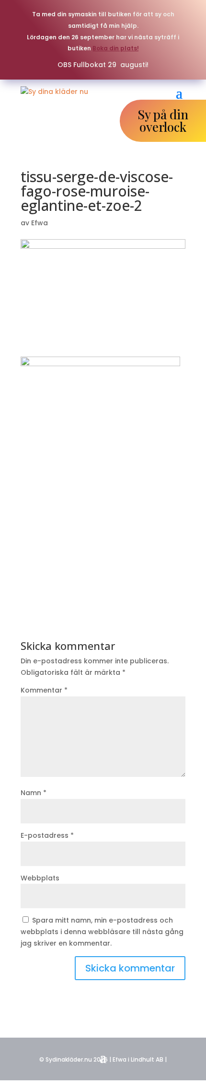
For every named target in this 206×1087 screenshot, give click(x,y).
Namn (33, 793)
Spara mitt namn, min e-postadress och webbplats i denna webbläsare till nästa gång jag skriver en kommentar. (102, 931)
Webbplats (40, 878)
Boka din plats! (115, 48)
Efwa (39, 223)
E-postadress (47, 835)
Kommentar (44, 690)
